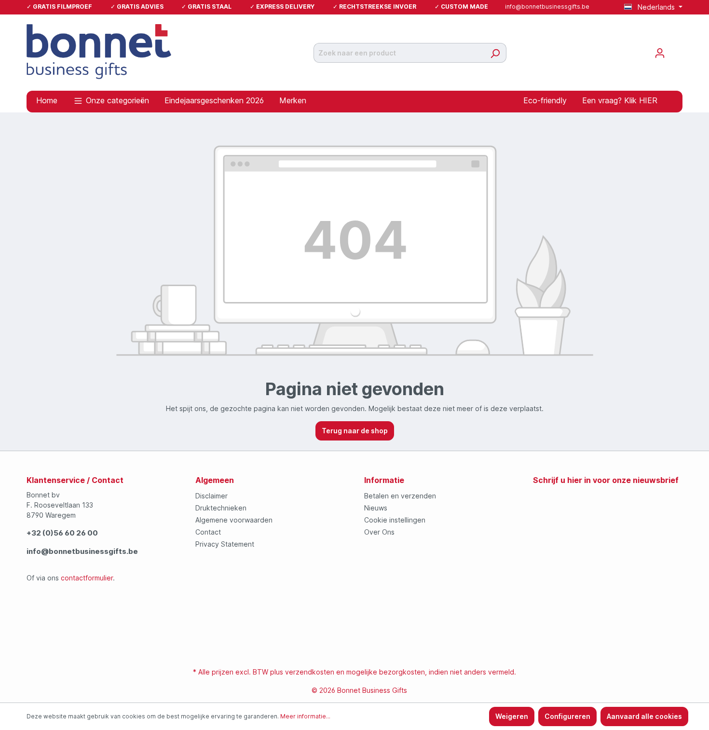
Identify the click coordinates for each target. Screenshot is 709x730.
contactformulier (87, 578)
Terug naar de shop (355, 431)
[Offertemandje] (676, 50)
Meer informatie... (305, 716)
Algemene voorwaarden (234, 520)
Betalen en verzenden (400, 496)
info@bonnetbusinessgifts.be (547, 6)
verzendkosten (309, 672)
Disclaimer (211, 496)
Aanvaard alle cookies (644, 716)
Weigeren (511, 716)
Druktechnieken (220, 508)
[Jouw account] (660, 53)
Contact (208, 532)
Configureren (567, 716)
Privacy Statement (224, 544)
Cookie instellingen (394, 520)
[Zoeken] (495, 53)
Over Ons (379, 532)
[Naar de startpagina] (99, 51)
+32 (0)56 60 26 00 (62, 532)
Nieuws (375, 508)
